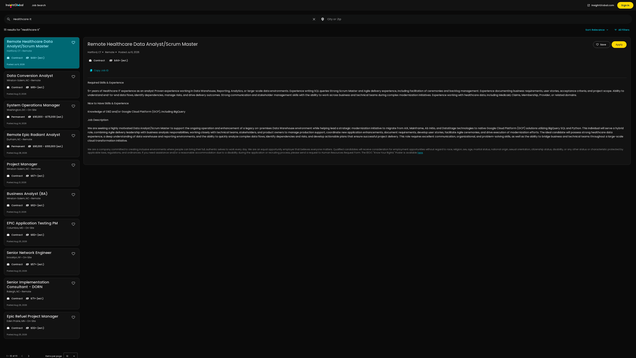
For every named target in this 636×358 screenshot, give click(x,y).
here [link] (420, 152)
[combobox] (161, 19)
